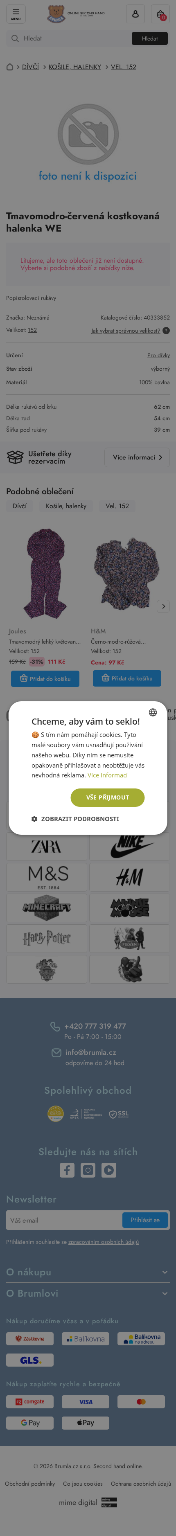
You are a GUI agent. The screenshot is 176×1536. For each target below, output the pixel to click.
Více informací (108, 775)
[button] (75, 818)
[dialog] (88, 768)
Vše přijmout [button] (107, 797)
